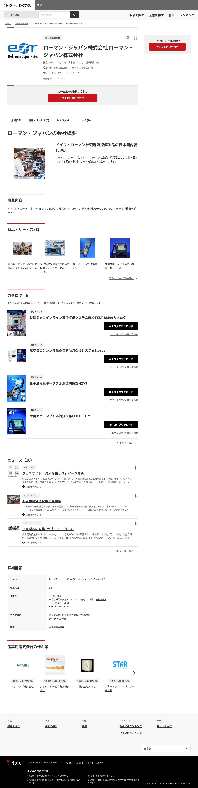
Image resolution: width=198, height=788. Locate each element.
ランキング (187, 15)
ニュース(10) (84, 120)
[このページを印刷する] (128, 38)
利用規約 (69, 762)
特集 (172, 15)
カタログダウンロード (121, 326)
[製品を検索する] (74, 14)
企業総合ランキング (131, 733)
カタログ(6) (63, 120)
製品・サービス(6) (38, 120)
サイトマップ (164, 726)
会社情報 (79, 762)
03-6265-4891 (56, 73)
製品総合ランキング (131, 726)
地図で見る (101, 599)
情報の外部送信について (55, 763)
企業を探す (156, 15)
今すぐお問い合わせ (73, 98)
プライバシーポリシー (36, 762)
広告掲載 (99, 762)
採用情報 (89, 762)
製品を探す (136, 15)
